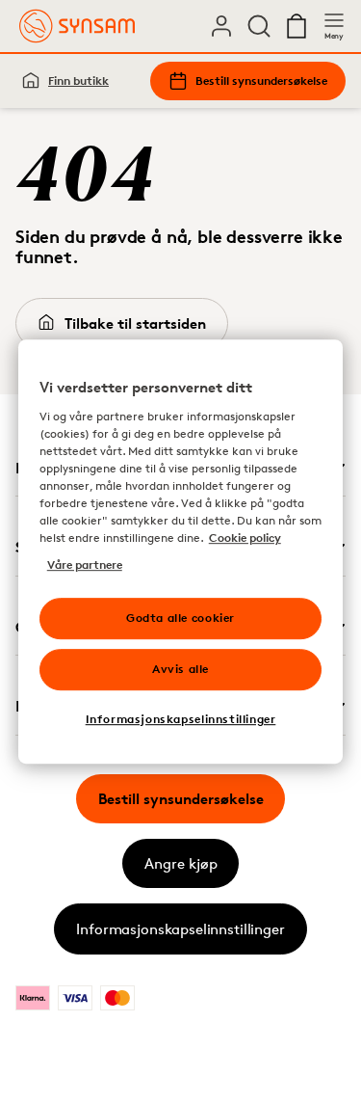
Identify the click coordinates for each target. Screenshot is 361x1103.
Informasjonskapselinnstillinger (180, 929)
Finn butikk (78, 80)
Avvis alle (180, 668)
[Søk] (259, 26)
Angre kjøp (181, 863)
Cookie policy (245, 537)
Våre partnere (84, 564)
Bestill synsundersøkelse (261, 80)
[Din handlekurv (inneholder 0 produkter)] (296, 26)
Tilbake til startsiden (135, 323)
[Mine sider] (221, 26)
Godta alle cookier (180, 617)
